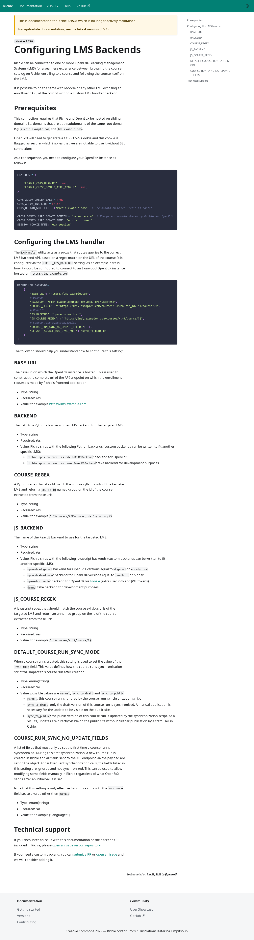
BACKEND (196, 37)
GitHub (80, 6)
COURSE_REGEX (199, 43)
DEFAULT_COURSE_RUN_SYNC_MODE (210, 63)
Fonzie (95, 581)
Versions (23, 916)
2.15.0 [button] (51, 6)
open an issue (106, 854)
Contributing (26, 922)
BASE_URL (196, 32)
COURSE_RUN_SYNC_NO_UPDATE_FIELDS (210, 73)
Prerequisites (195, 20)
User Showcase (141, 909)
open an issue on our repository (76, 845)
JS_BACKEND (197, 49)
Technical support (197, 80)
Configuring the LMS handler (204, 26)
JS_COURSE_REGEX (201, 55)
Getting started (28, 909)
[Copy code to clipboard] (172, 174)
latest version (88, 29)
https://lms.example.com (68, 404)
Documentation (30, 6)
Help (67, 6)
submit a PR (82, 854)
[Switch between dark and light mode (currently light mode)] (247, 6)
